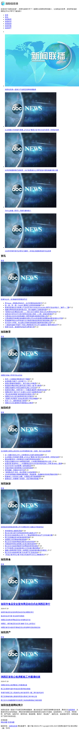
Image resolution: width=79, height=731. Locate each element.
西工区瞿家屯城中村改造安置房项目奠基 (15, 689)
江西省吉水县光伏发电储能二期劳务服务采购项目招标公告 (26, 316)
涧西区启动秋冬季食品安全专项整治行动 (15, 620)
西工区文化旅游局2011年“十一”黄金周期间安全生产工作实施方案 (28, 535)
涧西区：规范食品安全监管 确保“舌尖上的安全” (18, 623)
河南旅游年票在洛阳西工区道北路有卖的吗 (20, 544)
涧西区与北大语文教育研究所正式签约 (19, 396)
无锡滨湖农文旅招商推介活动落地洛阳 (19, 468)
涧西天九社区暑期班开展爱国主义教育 (19, 403)
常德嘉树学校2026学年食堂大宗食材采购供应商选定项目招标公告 (29, 320)
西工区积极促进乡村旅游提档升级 (17, 537)
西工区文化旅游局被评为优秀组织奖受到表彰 (21, 546)
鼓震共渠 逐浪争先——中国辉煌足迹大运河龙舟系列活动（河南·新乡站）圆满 (33, 463)
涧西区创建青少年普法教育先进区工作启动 (20, 388)
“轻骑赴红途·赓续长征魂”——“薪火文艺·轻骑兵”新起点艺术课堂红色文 (31, 312)
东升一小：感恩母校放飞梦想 (15, 401)
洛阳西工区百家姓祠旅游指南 (15, 539)
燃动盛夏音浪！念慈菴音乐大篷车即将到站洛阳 (22, 459)
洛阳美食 (8, 26)
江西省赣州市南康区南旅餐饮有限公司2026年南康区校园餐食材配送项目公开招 (34, 318)
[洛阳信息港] (10, 5)
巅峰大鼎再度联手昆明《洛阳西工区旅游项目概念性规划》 (26, 550)
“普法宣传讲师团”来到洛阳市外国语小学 (19, 394)
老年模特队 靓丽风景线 (13, 531)
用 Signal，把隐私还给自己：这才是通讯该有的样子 (23, 303)
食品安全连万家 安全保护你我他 (12, 616)
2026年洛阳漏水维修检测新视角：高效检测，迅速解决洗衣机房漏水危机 (31, 474)
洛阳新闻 (71, 710)
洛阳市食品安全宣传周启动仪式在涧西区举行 (25, 604)
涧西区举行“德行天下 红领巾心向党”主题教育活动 (23, 392)
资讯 (6, 17)
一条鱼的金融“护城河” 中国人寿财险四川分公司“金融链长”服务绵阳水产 (31, 325)
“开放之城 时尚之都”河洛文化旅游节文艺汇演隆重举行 (25, 554)
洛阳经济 (8, 21)
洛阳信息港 (13, 726)
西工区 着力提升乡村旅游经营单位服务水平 (21, 533)
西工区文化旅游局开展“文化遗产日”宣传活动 (21, 552)
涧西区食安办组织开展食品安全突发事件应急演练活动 (20, 627)
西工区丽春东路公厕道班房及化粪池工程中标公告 (19, 696)
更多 (2, 260)
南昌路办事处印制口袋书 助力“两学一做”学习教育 (23, 385)
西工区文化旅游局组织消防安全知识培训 (20, 541)
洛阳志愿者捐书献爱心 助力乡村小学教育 (20, 383)
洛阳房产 (8, 28)
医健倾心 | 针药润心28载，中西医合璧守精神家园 (23, 476)
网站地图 (4, 722)
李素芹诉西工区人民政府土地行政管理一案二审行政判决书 (22, 693)
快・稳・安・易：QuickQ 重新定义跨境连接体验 (22, 305)
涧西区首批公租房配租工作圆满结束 (20, 676)
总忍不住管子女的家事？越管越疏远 (18, 466)
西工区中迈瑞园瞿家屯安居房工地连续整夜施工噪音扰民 (21, 700)
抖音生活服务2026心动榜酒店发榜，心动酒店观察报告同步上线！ (29, 461)
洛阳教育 (8, 19)
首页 (6, 15)
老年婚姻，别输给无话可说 (15, 470)
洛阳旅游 (8, 24)
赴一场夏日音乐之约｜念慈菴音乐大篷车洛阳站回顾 (24, 455)
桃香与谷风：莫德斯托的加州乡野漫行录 (20, 327)
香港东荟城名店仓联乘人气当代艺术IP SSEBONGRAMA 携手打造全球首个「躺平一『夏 (37, 307)
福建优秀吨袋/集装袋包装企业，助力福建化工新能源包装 (25, 309)
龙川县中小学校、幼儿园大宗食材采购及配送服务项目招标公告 (28, 322)
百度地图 (11, 722)
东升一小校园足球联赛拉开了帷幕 (17, 379)
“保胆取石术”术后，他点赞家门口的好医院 (20, 472)
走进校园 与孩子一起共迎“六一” (16, 381)
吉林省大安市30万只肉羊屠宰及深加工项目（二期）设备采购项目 (29, 314)
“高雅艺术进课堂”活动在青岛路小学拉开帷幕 (21, 398)
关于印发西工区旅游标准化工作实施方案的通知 (22, 548)
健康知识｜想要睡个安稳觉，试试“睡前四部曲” (22, 479)
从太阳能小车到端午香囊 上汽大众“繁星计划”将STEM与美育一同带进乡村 (32, 457)
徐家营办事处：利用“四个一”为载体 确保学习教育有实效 (25, 390)
